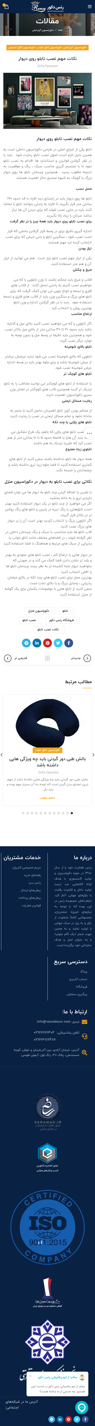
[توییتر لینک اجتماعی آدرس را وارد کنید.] (58, 643)
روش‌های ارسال (31, 890)
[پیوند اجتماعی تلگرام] (26, 643)
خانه (60, 30)
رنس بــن (35, 883)
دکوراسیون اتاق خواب (49, 47)
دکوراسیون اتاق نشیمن (22, 47)
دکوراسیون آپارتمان (42, 30)
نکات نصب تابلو (48, 629)
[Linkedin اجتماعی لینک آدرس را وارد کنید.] (36, 643)
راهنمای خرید (32, 875)
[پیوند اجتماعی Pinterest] (47, 643)
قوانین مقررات (31, 905)
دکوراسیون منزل (38, 611)
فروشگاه (81, 987)
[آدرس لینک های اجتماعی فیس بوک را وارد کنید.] (68, 643)
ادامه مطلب (47, 798)
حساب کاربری (78, 979)
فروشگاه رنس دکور (61, 620)
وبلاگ (83, 972)
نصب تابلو (29, 620)
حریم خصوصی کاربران (26, 868)
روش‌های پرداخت (29, 898)
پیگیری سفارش (76, 994)
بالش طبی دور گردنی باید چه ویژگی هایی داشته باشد (47, 762)
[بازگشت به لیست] (47, 658)
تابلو (65, 611)
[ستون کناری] (89, 433)
